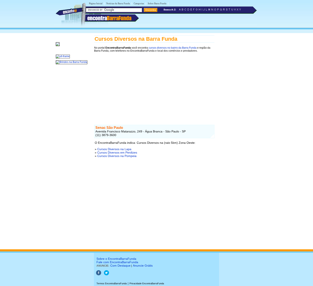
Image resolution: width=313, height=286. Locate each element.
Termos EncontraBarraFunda (111, 283)
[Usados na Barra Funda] (58, 46)
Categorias (139, 3)
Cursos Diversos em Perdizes (117, 152)
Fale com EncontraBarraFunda (117, 262)
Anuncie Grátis (143, 265)
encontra (109, 18)
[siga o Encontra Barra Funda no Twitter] (106, 274)
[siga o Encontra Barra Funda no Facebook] (98, 274)
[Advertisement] (154, 85)
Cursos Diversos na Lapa (114, 149)
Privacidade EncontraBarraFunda (146, 283)
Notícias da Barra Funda (118, 3)
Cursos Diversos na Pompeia (116, 156)
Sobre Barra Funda (157, 3)
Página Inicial (95, 3)
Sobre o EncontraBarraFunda (116, 258)
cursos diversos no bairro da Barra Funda (173, 47)
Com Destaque (120, 265)
